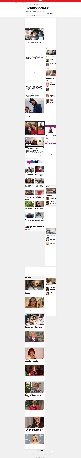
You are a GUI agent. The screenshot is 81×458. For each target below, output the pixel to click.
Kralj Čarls (36, 158)
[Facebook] (36, 456)
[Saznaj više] (55, 48)
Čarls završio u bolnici (39, 56)
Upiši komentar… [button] (29, 229)
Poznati (32, 4)
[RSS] (45, 456)
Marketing (31, 454)
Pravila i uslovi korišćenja (36, 454)
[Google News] (43, 456)
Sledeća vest (40, 155)
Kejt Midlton (27, 158)
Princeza (30, 158)
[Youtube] (42, 456)
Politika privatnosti (48, 454)
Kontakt (40, 454)
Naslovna (27, 4)
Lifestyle (30, 4)
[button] (43, 13)
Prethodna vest (29, 155)
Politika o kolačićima (44, 454)
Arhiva (50, 454)
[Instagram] (40, 456)
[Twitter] (37, 456)
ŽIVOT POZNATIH (31, 152)
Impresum (33, 454)
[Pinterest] (39, 456)
